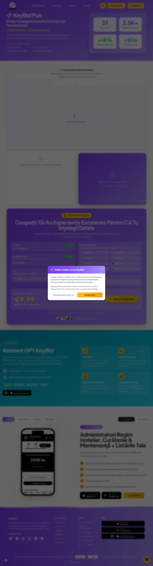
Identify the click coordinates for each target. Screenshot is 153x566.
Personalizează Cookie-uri (63, 295)
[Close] (101, 270)
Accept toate (89, 295)
